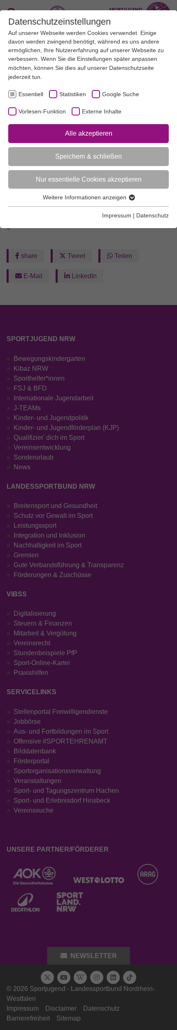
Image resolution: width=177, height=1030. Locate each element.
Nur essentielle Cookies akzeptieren (89, 179)
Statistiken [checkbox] (72, 94)
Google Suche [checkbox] (120, 94)
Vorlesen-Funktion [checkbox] (42, 111)
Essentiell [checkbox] (31, 94)
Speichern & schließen (88, 156)
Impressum (116, 215)
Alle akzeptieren (88, 133)
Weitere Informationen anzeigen (85, 197)
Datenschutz (152, 215)
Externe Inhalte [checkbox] (101, 111)
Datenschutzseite (131, 68)
